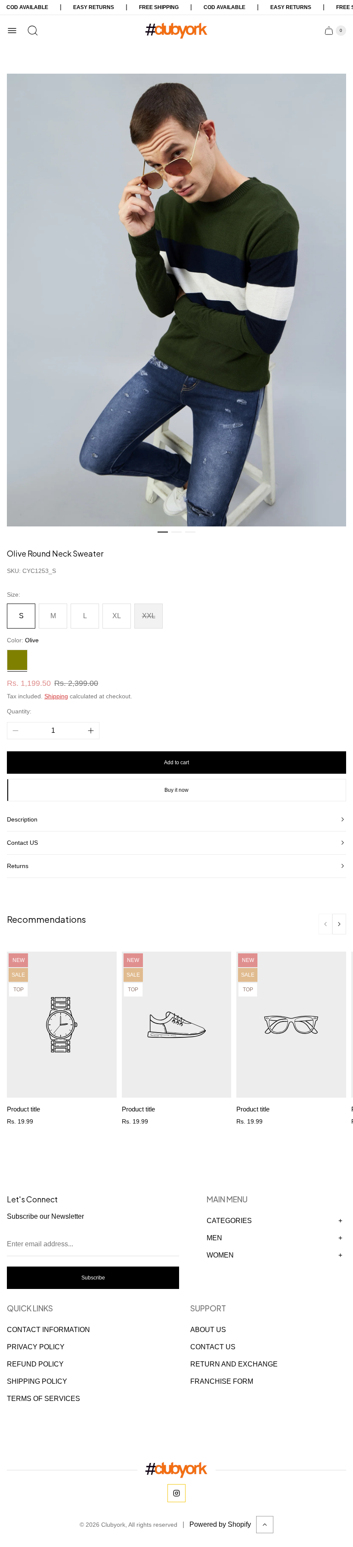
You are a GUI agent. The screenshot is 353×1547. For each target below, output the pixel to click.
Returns (17, 865)
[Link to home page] (176, 1470)
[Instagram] (176, 1493)
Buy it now (176, 790)
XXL (148, 615)
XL (116, 615)
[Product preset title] (62, 1025)
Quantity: (19, 711)
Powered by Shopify (220, 1524)
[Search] (32, 30)
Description (22, 819)
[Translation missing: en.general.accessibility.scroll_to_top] (264, 1524)
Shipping (56, 696)
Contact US (22, 842)
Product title (23, 1109)
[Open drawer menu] (12, 30)
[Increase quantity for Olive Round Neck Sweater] (91, 730)
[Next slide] (339, 924)
